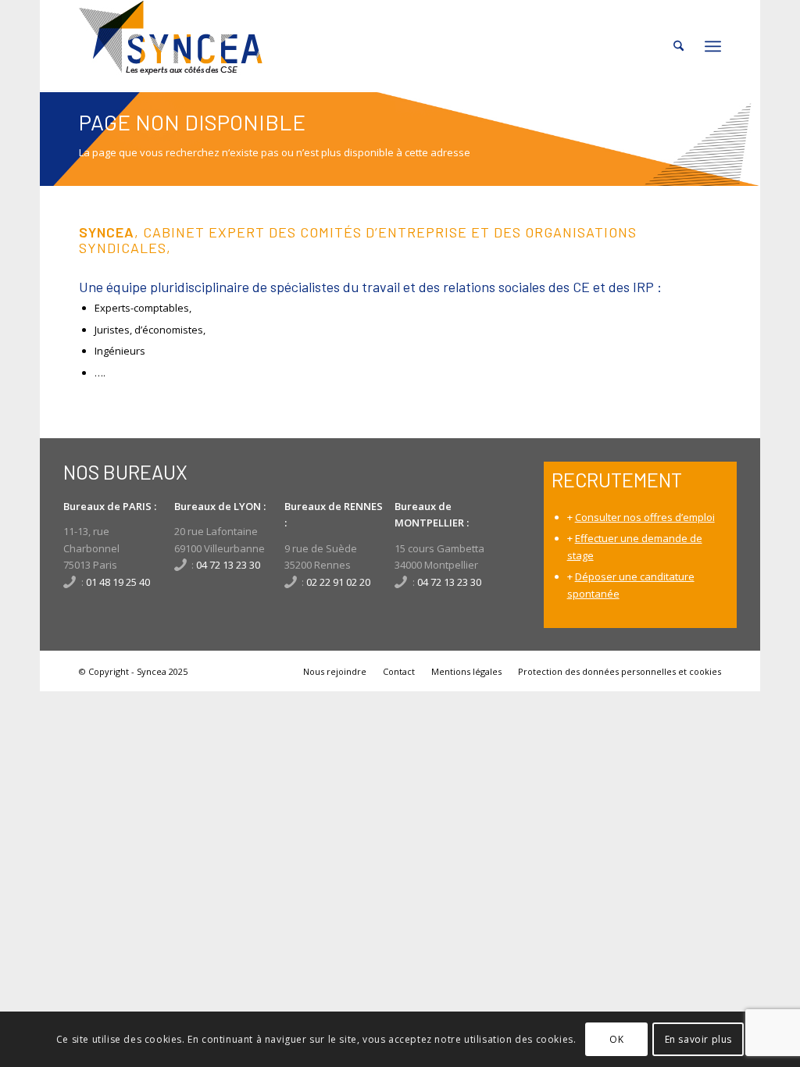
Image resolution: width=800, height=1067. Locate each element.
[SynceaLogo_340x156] (170, 46)
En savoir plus (698, 1039)
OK (616, 1039)
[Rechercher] (678, 46)
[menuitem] (678, 46)
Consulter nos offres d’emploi (645, 517)
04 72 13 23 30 (228, 565)
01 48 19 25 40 (118, 582)
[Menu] (713, 46)
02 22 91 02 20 (338, 582)
